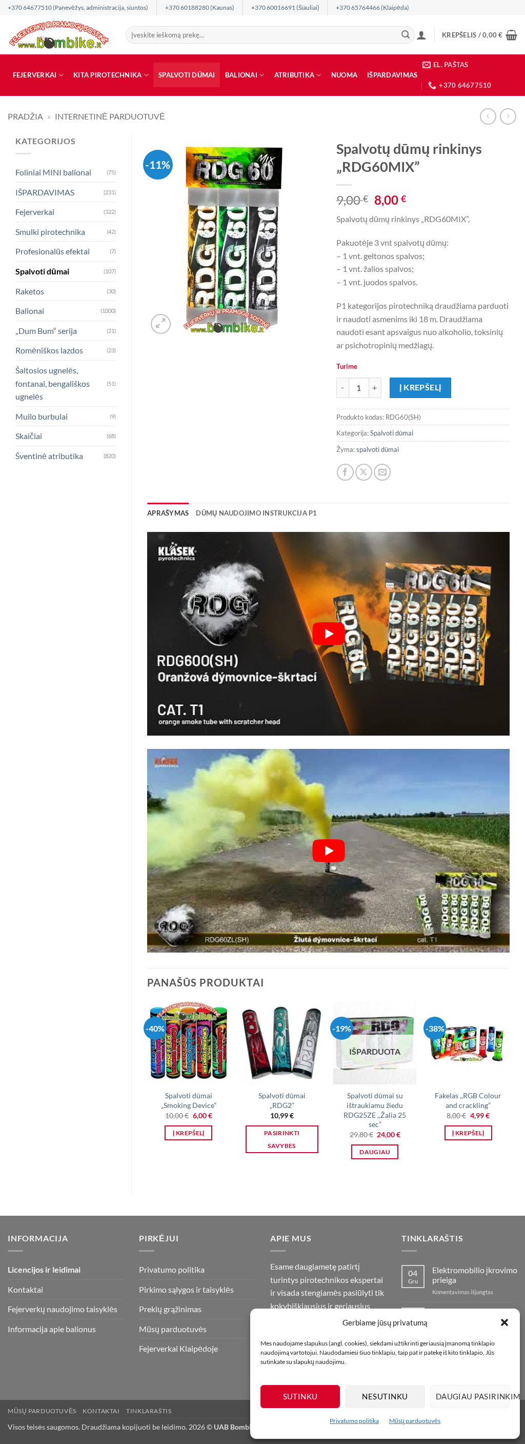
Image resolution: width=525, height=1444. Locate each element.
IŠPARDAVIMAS (392, 75)
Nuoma (344, 75)
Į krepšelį (420, 387)
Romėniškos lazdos (49, 350)
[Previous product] (508, 116)
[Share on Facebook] (345, 472)
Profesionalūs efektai (52, 251)
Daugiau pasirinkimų (473, 1396)
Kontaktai (25, 1289)
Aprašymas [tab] (168, 513)
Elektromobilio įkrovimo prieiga (474, 1274)
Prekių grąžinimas (170, 1309)
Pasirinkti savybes (281, 1139)
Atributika (294, 75)
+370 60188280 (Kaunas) (199, 7)
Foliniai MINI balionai (53, 172)
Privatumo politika (354, 1421)
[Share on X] (363, 472)
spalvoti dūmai (377, 449)
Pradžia (25, 116)
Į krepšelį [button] (188, 1133)
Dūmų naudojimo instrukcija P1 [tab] (256, 513)
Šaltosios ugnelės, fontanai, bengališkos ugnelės (52, 383)
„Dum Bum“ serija (46, 330)
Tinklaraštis (148, 1411)
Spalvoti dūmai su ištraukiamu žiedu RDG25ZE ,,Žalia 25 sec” (375, 1110)
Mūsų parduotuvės (414, 1421)
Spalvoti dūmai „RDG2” (282, 1100)
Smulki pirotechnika (50, 231)
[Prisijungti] (421, 35)
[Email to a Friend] (382, 472)
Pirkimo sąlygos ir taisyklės (186, 1289)
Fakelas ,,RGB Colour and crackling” (468, 1100)
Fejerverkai (35, 75)
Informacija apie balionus (52, 1329)
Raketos (29, 291)
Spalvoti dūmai (186, 75)
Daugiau (374, 1152)
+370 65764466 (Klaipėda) (372, 7)
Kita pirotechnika (107, 75)
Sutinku (300, 1396)
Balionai (241, 75)
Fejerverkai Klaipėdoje (178, 1348)
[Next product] (488, 116)
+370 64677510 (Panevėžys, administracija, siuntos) (78, 7)
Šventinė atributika (49, 456)
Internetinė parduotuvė (110, 116)
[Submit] (405, 35)
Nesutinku (385, 1396)
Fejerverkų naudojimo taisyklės (62, 1309)
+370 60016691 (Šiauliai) (285, 7)
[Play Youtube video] (328, 634)
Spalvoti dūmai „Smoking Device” (188, 1100)
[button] (504, 1322)
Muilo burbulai (41, 416)
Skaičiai (28, 436)
